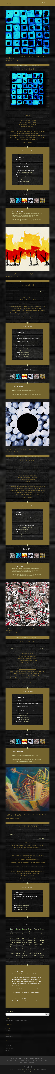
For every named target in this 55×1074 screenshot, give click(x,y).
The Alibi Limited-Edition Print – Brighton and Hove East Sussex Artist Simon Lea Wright (26, 815)
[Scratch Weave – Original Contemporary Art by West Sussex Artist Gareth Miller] (36, 200)
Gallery (20, 1058)
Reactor (27, 115)
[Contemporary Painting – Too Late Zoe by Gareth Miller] (24, 200)
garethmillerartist (25, 179)
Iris (27, 472)
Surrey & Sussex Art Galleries (28, 1069)
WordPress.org (9, 1050)
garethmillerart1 (25, 181)
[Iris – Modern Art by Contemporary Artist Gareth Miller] (30, 200)
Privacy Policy (31, 1062)
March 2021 (8, 1030)
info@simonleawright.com (23, 905)
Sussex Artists (14, 1058)
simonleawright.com (23, 907)
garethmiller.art (24, 174)
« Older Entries (9, 1011)
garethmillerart (25, 176)
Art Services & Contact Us (23, 1060)
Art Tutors (26, 1058)
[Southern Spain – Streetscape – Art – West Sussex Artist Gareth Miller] (42, 200)
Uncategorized (9, 1036)
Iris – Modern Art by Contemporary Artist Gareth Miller (23, 449)
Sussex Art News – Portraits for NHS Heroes (16, 1020)
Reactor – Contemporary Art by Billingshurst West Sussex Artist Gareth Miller (26, 57)
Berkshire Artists (23, 1062)
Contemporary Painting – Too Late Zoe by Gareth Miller (23, 274)
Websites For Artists (11, 1060)
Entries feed (8, 1045)
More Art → (42, 838)
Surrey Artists (34, 1060)
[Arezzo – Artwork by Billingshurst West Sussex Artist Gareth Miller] (12, 200)
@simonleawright (23, 909)
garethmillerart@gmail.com (25, 172)
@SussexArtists (27, 1071)
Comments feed (9, 1048)
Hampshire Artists (43, 1060)
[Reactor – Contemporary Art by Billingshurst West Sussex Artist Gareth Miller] (18, 200)
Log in (7, 1042)
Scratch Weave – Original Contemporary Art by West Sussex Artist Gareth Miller (27, 629)
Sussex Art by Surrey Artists (36, 1058)
